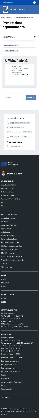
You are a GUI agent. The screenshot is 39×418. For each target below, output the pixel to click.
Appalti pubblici (6, 228)
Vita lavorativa (6, 267)
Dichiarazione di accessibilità (11, 371)
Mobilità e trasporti (8, 253)
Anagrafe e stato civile (9, 225)
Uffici (3, 206)
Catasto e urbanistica (8, 235)
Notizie (3, 286)
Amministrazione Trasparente (11, 382)
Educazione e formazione (10, 242)
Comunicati (5, 282)
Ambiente (4, 221)
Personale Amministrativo (10, 198)
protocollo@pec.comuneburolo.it (16, 326)
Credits (3, 375)
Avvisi (3, 279)
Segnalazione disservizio (10, 361)
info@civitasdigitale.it (14, 348)
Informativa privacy (8, 368)
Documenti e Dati (7, 188)
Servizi (9, 17)
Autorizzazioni (6, 232)
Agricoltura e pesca (8, 218)
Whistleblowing (6, 389)
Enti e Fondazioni (7, 191)
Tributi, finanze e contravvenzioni (13, 260)
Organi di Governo (7, 195)
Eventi (3, 301)
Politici (3, 202)
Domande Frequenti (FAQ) (10, 354)
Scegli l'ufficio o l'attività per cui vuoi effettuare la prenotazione (20, 69)
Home (3, 17)
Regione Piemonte (8, 3)
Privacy (3, 385)
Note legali (5, 378)
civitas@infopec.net (12, 350)
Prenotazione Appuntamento (11, 357)
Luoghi (3, 298)
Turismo (4, 263)
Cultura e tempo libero (9, 239)
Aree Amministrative (8, 184)
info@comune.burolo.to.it (15, 323)
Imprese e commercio (9, 249)
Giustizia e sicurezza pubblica (11, 246)
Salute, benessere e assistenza (12, 256)
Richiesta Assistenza (8, 364)
